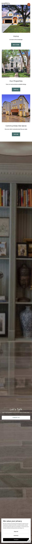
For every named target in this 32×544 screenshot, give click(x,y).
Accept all (16, 539)
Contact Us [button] (16, 417)
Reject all (16, 531)
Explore (16, 134)
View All (16, 89)
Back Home (16, 44)
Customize (16, 535)
